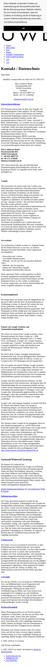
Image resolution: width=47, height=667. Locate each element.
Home (8, 45)
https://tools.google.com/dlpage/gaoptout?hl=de (19, 450)
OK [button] (23, 28)
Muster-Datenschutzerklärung (12, 489)
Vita (7, 50)
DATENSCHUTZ (13, 656)
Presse (8, 52)
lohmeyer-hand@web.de (23, 99)
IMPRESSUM (12, 658)
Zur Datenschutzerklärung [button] (15, 22)
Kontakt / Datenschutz (15, 54)
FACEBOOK (11, 660)
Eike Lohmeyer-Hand (14, 57)
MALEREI (10, 48)
